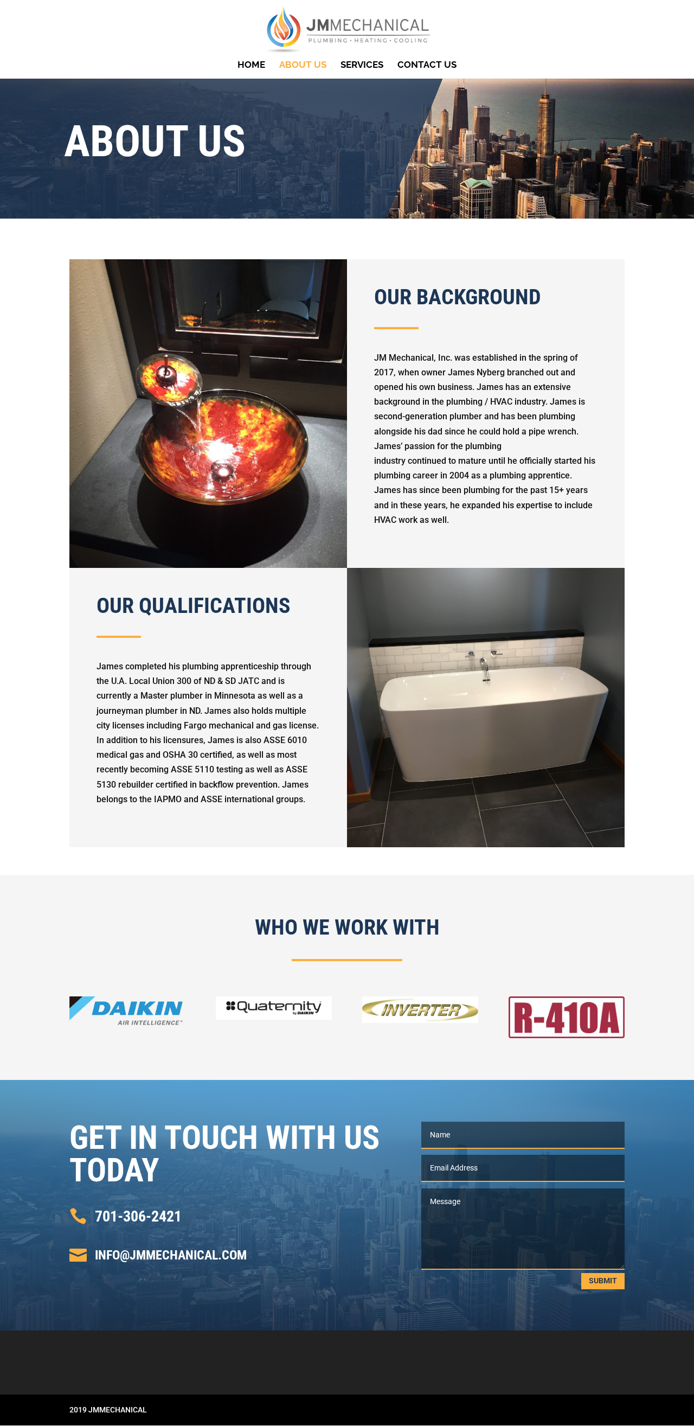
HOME (251, 65)
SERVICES (361, 65)
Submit (603, 1280)
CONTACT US (427, 65)
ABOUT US (302, 65)
